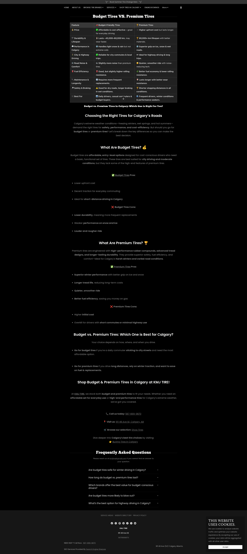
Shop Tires (137, 429)
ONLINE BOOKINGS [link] (151, 7)
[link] (112, 523)
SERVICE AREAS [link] (107, 515)
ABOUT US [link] (76, 7)
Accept (225, 547)
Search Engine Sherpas (96, 549)
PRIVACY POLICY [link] (139, 515)
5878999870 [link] (123, 537)
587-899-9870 (133, 413)
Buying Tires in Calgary (125, 441)
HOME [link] (66, 7)
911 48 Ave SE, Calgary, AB (130, 421)
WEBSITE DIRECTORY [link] (123, 515)
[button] (94, 7)
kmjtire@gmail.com (118, 458)
